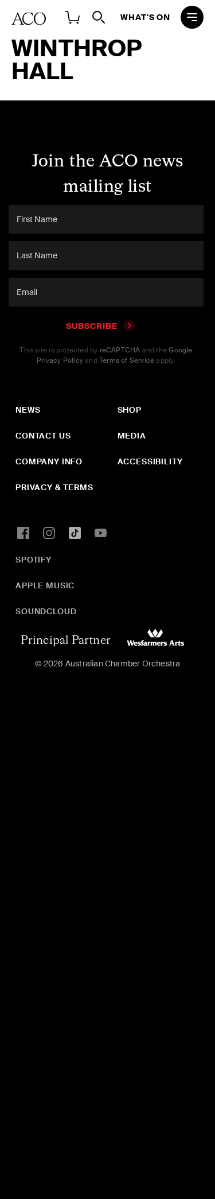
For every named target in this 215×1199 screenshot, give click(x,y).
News (27, 410)
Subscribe (92, 326)
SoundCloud (45, 611)
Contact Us (43, 435)
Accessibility (150, 461)
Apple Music (45, 585)
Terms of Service (126, 360)
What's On (145, 17)
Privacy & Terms (54, 487)
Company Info (49, 461)
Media (132, 435)
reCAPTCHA (120, 350)
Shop (130, 410)
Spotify (33, 559)
